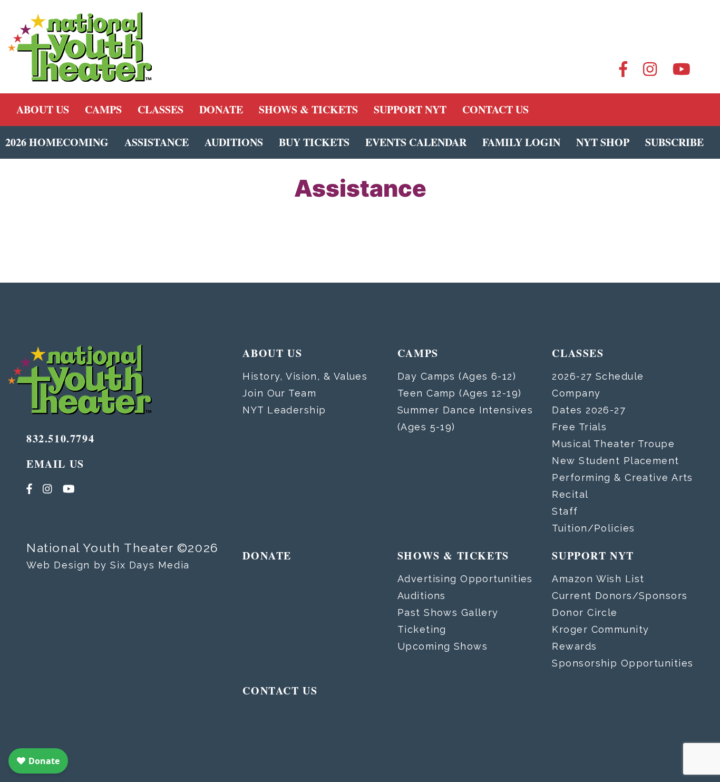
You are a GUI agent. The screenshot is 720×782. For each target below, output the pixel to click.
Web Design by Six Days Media (108, 565)
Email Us (55, 463)
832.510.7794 (60, 438)
